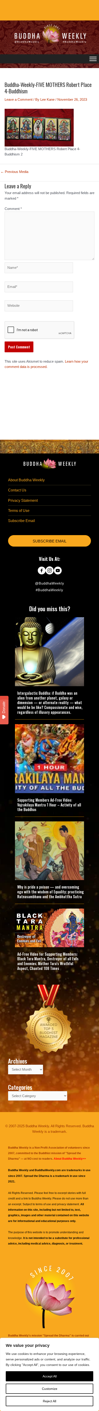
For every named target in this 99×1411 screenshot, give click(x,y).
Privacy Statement (23, 500)
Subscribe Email (21, 521)
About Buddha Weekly (26, 480)
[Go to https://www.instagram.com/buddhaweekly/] (50, 571)
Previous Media (14, 172)
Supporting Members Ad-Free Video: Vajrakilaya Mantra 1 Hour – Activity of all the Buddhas (49, 804)
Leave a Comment (18, 99)
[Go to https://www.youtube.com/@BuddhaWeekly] (58, 571)
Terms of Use (18, 511)
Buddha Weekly (41, 1198)
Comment (13, 209)
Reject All (49, 1401)
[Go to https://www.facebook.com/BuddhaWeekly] (42, 571)
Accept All (50, 1376)
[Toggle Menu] (93, 59)
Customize (49, 1389)
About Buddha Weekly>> (70, 1158)
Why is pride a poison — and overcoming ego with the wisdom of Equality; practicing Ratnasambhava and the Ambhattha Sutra (50, 891)
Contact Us (17, 490)
